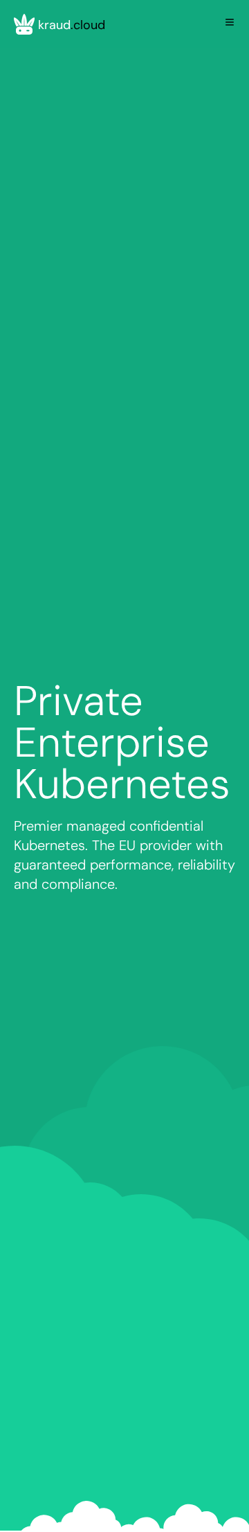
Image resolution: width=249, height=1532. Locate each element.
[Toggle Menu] (229, 22)
